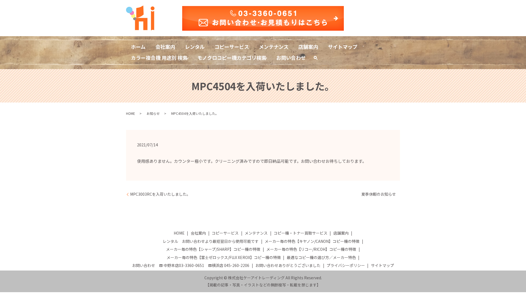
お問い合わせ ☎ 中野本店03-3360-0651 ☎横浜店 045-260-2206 (190, 265)
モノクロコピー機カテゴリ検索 (231, 57)
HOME (130, 113)
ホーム (138, 46)
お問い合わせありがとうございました (288, 265)
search (318, 58)
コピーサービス (232, 46)
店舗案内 (308, 46)
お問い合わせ (291, 57)
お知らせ (153, 113)
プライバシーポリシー (346, 265)
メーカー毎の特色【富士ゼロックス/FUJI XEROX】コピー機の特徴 (224, 257)
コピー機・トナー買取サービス (300, 233)
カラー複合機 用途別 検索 (159, 57)
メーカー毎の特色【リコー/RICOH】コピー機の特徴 (311, 249)
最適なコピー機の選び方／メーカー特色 (321, 257)
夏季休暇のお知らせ (378, 194)
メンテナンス (273, 46)
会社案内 (165, 46)
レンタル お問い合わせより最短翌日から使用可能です (211, 241)
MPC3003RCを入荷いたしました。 (160, 194)
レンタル (195, 46)
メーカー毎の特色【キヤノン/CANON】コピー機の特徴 (312, 241)
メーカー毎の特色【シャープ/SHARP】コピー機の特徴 (213, 249)
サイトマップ (343, 46)
